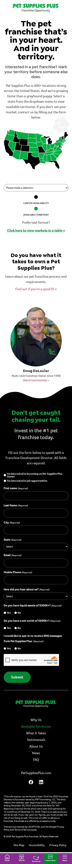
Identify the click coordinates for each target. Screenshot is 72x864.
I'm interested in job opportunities (27, 480)
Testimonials (36, 739)
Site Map (18, 845)
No (19, 612)
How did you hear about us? (26, 589)
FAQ (36, 759)
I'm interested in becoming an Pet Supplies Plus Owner (34, 475)
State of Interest (14, 180)
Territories (36, 861)
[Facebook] (31, 782)
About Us (36, 746)
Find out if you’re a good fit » (36, 289)
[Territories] (36, 857)
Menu (65, 860)
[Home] (7, 856)
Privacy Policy (57, 845)
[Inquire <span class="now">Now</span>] (50, 856)
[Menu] (64, 856)
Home (7, 860)
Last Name (16, 505)
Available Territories (36, 726)
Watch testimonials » (36, 380)
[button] (49, 158)
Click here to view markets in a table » (36, 230)
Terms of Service (22, 829)
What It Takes (36, 733)
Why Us (22, 860)
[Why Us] (21, 856)
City (12, 522)
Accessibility (37, 845)
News (36, 753)
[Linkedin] (41, 782)
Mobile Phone (18, 572)
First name (16, 488)
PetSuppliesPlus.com (36, 773)
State (12, 539)
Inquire (50, 860)
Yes (9, 612)
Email (12, 555)
